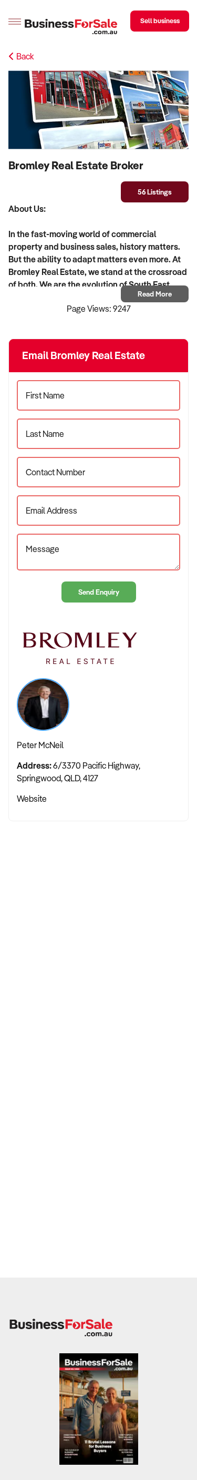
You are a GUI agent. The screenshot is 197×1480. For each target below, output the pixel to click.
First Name (45, 395)
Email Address (51, 510)
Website (32, 798)
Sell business (160, 20)
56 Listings (155, 191)
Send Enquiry (98, 591)
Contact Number (55, 472)
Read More (155, 293)
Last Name (45, 433)
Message (42, 549)
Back (24, 56)
